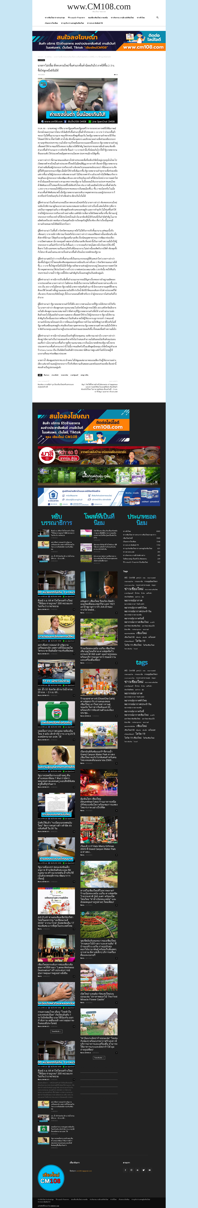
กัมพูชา (154, 585)
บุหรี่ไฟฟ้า (149, 593)
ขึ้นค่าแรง (46, 375)
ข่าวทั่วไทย (141, 17)
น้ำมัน (143, 593)
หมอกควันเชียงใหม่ (129, 633)
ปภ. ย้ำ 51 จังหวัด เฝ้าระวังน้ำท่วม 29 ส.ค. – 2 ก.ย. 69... (55, 691)
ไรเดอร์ (136, 649)
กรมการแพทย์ (151, 578)
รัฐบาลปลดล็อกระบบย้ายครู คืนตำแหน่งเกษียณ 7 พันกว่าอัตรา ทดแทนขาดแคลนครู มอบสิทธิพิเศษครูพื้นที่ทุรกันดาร (56, 779)
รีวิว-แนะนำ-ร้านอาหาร (76, 17)
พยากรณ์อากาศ (133, 600)
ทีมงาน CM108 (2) (85, 716)
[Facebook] (125, 1170)
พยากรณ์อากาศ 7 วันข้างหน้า (134, 604)
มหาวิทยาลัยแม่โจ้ (148, 626)
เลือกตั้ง (144, 637)
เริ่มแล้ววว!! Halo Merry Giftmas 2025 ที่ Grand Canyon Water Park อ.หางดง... (98, 849)
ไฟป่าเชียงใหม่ (128, 649)
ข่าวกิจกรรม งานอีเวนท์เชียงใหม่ (122, 17)
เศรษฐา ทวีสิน (84, 375)
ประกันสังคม (129, 597)
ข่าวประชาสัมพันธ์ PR (95, 23)
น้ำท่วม (137, 593)
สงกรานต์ (146, 629)
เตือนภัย (138, 637)
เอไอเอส (151, 637)
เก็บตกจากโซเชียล (51, 23)
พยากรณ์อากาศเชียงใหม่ (136, 622)
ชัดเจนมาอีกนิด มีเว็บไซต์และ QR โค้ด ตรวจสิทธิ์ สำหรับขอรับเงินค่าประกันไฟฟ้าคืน (105, 547)
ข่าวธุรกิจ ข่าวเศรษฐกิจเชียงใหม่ (72, 23)
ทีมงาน (40, 929)
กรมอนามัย (139, 581)
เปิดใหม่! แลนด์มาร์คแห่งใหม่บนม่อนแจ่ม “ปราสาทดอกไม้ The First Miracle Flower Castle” (98, 996)
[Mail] (137, 1170)
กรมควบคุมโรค (128, 581)
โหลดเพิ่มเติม (56, 1031)
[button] (157, 18)
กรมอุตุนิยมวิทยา (151, 581)
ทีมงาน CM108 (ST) (43, 609)
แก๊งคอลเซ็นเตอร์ (129, 641)
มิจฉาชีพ (127, 629)
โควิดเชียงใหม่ (148, 645)
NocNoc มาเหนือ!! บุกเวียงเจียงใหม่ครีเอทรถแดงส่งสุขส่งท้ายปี (56, 385)
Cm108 (132, 578)
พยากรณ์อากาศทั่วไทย (135, 607)
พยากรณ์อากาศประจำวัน (137, 611)
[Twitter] (143, 1170)
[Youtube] (149, 1170)
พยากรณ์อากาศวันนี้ (134, 618)
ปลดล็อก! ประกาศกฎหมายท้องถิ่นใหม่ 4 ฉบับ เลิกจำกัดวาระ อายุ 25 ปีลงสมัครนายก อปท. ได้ (56, 734)
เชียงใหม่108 (129, 637)
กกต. (144, 578)
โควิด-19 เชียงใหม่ (133, 645)
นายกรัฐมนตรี (74, 375)
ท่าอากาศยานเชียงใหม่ (151, 589)
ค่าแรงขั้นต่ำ (55, 375)
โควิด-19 (140, 641)
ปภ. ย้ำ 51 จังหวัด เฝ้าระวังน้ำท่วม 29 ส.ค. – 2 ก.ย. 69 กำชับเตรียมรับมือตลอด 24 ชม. (98, 1083)
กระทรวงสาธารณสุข (143, 585)
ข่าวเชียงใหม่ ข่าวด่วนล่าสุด (55, 17)
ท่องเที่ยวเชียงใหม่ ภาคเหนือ (98, 17)
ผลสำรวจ (137, 597)
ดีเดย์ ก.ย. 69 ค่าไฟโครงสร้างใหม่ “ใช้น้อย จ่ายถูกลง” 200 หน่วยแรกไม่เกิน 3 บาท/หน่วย (62, 533)
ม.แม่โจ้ (152, 622)
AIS (125, 577)
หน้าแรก (40, 57)
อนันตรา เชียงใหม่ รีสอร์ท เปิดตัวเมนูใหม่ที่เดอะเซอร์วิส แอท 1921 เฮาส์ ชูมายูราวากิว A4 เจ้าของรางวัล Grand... (97, 605)
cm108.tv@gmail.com (84, 1171)
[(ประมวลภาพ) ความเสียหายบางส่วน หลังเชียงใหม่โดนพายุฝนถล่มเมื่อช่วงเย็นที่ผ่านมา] (86, 559)
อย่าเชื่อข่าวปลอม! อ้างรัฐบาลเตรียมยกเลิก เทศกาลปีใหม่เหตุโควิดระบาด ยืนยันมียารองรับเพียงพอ (55, 648)
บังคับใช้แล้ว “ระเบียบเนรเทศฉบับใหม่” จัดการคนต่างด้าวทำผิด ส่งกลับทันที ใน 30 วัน (55, 825)
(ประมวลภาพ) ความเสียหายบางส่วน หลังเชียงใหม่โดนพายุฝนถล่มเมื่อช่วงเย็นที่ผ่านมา (105, 558)
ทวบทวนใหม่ (64, 375)
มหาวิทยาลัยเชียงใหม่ (132, 626)
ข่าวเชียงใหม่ (133, 589)
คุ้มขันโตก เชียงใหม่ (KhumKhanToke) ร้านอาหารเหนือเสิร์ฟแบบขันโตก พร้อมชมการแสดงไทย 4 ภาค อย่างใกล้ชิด (99, 803)
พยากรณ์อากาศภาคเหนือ (133, 615)
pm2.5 (138, 578)
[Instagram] (131, 1170)
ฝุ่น (143, 597)
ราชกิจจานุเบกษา (136, 629)
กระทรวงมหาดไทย (129, 585)
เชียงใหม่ (141, 633)
